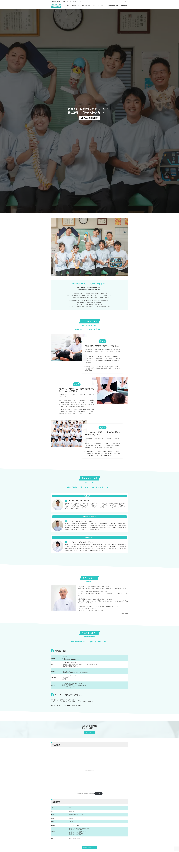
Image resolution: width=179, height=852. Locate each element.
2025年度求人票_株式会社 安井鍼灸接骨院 (85, 793)
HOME (126, 1)
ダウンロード (98, 793)
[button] (89, 732)
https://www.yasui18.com (74, 838)
